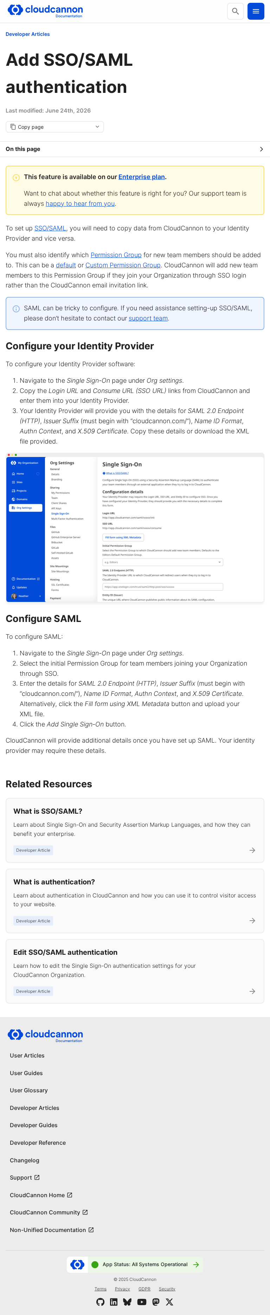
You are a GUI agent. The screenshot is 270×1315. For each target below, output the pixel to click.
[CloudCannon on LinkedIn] (113, 1302)
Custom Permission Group (123, 265)
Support (21, 1177)
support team (148, 318)
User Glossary (29, 1090)
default (66, 265)
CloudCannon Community (45, 1212)
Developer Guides (34, 1125)
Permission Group (116, 255)
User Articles (27, 1055)
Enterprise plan (141, 176)
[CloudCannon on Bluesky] (127, 1302)
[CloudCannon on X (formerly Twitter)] (169, 1302)
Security (167, 1288)
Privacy (122, 1288)
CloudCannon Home (37, 1195)
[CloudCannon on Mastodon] (155, 1302)
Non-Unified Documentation (48, 1229)
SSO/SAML (50, 228)
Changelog (24, 1160)
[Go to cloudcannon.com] (45, 11)
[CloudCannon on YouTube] (141, 1302)
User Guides (26, 1072)
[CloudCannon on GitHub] (100, 1302)
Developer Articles (28, 34)
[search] (235, 11)
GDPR (144, 1288)
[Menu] (256, 11)
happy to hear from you (80, 203)
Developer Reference (38, 1142)
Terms (101, 1288)
